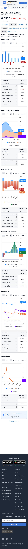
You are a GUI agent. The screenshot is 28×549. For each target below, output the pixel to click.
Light (5, 531)
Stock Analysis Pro (7, 490)
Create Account (19, 476)
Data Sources (19, 482)
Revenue (10, 71)
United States (11, 142)
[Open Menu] (2, 7)
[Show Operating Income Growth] (2, 95)
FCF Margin (15, 329)
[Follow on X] (7, 539)
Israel (19, 142)
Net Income (21, 74)
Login (17, 473)
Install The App (6, 500)
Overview (5, 25)
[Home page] (5, 7)
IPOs (3, 476)
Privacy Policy (19, 506)
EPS (15, 76)
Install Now (23, 3)
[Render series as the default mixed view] (11, 173)
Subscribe (14, 524)
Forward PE (10, 388)
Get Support (5, 497)
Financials (13, 25)
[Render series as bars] (11, 43)
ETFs (3, 479)
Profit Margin (19, 326)
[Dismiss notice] (1, 3)
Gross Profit (18, 71)
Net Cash (14, 204)
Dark (11, 531)
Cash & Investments (10, 202)
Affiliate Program (20, 509)
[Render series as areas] (16, 43)
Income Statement (14, 28)
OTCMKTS (3, 15)
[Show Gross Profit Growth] (2, 92)
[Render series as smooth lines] (13, 43)
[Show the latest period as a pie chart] (19, 114)
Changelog (18, 479)
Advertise (18, 485)
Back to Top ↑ (14, 421)
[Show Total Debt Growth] (2, 217)
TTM (15, 31)
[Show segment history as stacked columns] (13, 114)
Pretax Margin (10, 326)
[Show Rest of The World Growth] (2, 161)
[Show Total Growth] (2, 164)
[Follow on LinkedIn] (11, 539)
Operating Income (10, 74)
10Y (7, 43)
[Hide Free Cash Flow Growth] (2, 282)
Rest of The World (14, 145)
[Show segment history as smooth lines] (16, 114)
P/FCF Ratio (19, 388)
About (17, 497)
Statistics (20, 25)
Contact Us (18, 500)
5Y (3, 43)
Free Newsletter (6, 493)
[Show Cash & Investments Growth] (2, 214)
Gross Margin (8, 324)
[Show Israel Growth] (2, 158)
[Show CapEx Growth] (2, 279)
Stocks (3, 473)
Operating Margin (19, 324)
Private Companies (7, 482)
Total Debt (21, 202)
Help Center (18, 488)
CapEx (21, 264)
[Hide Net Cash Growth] (2, 220)
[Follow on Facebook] (3, 539)
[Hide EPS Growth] (2, 102)
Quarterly (9, 31)
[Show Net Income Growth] (2, 98)
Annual (4, 31)
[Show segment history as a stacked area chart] (11, 114)
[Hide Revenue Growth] (2, 86)
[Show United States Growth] (2, 155)
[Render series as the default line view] (11, 295)
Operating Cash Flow (11, 264)
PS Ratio (15, 391)
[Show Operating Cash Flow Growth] (2, 276)
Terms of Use (19, 503)
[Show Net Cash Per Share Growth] (2, 226)
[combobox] (17, 7)
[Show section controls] (26, 39)
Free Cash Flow (15, 266)
